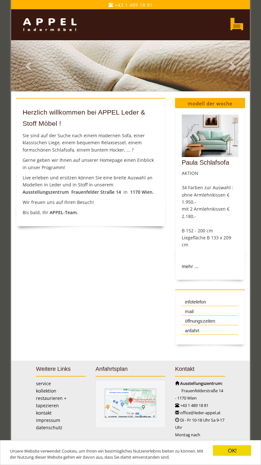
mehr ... (190, 266)
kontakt (44, 413)
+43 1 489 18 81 (133, 5)
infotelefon (195, 301)
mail (189, 311)
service (43, 383)
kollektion (46, 391)
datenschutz (49, 427)
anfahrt (192, 330)
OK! (232, 450)
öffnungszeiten (200, 321)
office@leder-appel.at (200, 413)
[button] (29, 66)
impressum (48, 420)
